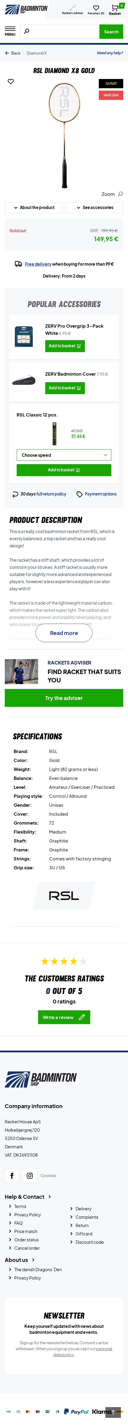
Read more (64, 632)
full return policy (51, 494)
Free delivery (38, 264)
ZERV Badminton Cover (70, 374)
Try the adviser (64, 697)
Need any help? (110, 53)
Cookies (48, 1175)
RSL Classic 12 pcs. (37, 414)
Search (111, 31)
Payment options (101, 494)
